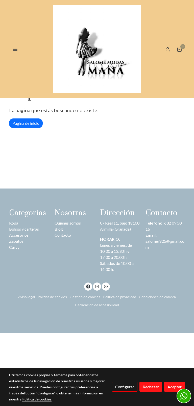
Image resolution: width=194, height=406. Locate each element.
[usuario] (168, 49)
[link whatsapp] (106, 286)
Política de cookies (52, 297)
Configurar (124, 386)
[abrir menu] (15, 49)
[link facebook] (88, 286)
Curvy (14, 247)
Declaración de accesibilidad (97, 305)
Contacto (63, 235)
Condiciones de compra (157, 297)
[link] (97, 49)
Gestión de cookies (85, 297)
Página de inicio (25, 123)
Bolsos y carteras (24, 229)
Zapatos (16, 241)
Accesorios (19, 235)
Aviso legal (26, 297)
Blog (59, 229)
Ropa (13, 223)
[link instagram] (97, 286)
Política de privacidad (119, 297)
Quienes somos (68, 223)
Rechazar (151, 386)
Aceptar (174, 386)
